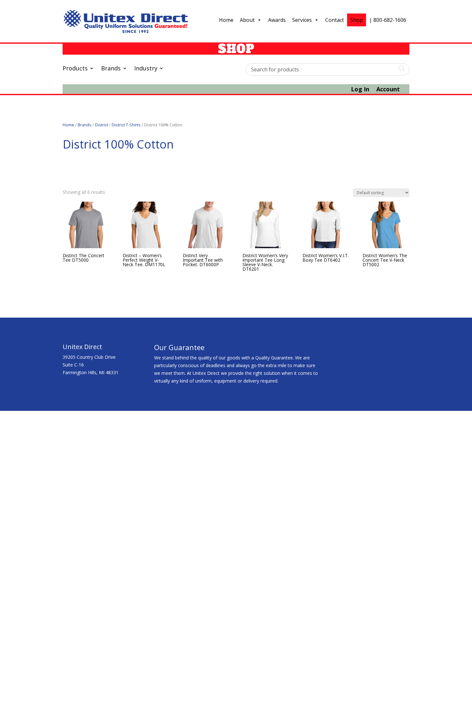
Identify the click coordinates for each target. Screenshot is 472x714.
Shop (356, 19)
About (247, 19)
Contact (334, 19)
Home (226, 19)
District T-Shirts (126, 125)
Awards (277, 19)
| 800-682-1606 (387, 19)
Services (302, 19)
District (101, 125)
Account (388, 90)
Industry (145, 69)
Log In (360, 90)
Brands (111, 69)
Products (75, 69)
